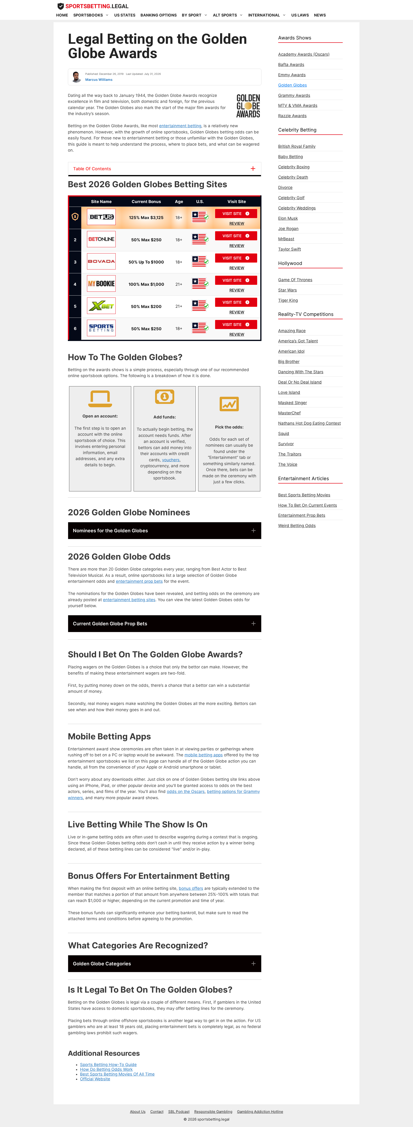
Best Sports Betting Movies (304, 495)
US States (124, 15)
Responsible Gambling (213, 1111)
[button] (164, 530)
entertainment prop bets (139, 581)
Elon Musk (288, 218)
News (320, 15)
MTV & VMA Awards (297, 105)
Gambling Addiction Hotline (260, 1111)
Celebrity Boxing (294, 167)
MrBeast (286, 238)
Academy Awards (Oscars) (304, 54)
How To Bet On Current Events (307, 505)
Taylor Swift (289, 249)
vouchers (170, 459)
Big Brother (288, 361)
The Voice (287, 464)
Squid (283, 433)
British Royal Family (296, 146)
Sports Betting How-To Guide (108, 1064)
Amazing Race (292, 330)
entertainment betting (180, 125)
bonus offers (191, 888)
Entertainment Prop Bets (301, 515)
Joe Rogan (288, 228)
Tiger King (288, 300)
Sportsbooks (88, 15)
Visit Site (233, 213)
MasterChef (289, 413)
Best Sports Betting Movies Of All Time (117, 1074)
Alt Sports (225, 15)
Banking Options (159, 15)
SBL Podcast (179, 1111)
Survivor (286, 443)
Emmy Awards (292, 74)
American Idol (291, 351)
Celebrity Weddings (297, 208)
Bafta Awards (291, 64)
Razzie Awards (292, 115)
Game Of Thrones (295, 279)
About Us (138, 1111)
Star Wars (287, 290)
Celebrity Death (293, 177)
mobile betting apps (204, 755)
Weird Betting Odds (297, 525)
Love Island (289, 392)
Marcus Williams (99, 79)
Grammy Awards (294, 95)
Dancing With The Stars (300, 371)
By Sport (191, 15)
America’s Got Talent (298, 341)
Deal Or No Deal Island (300, 382)
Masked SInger (292, 402)
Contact (156, 1111)
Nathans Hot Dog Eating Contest (309, 423)
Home (62, 15)
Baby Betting (290, 156)
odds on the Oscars (186, 791)
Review (236, 223)
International (264, 15)
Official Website (95, 1079)
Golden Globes (292, 85)
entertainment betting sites (129, 599)
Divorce (285, 187)
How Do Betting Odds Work (106, 1069)
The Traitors (289, 454)
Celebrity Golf (291, 197)
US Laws (300, 15)
